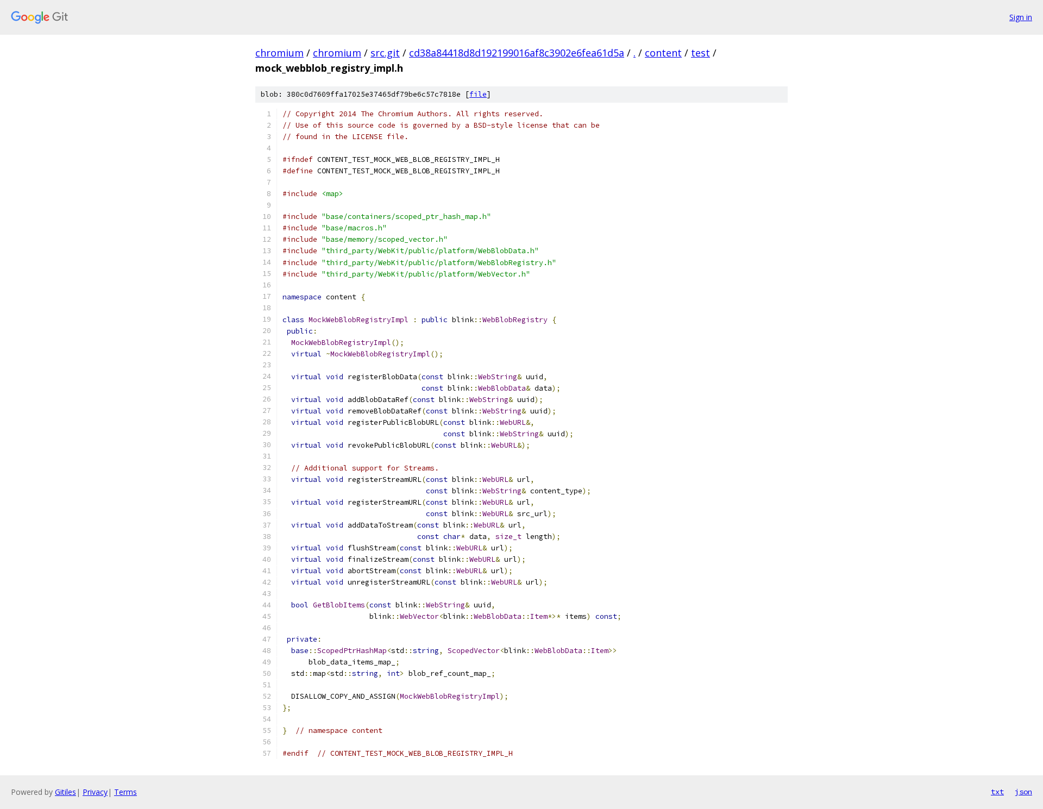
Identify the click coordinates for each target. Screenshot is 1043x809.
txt (997, 792)
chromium (279, 52)
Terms (125, 792)
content (663, 52)
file (478, 94)
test (700, 52)
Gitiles (65, 792)
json (1023, 792)
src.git (385, 52)
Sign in (1020, 17)
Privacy (95, 792)
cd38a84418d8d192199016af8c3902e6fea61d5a (516, 52)
